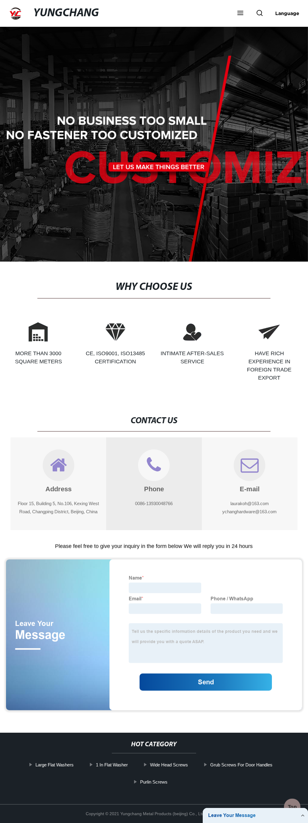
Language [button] (287, 13)
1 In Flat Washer (112, 764)
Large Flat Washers (54, 764)
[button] (240, 13)
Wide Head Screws (169, 764)
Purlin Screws (154, 781)
